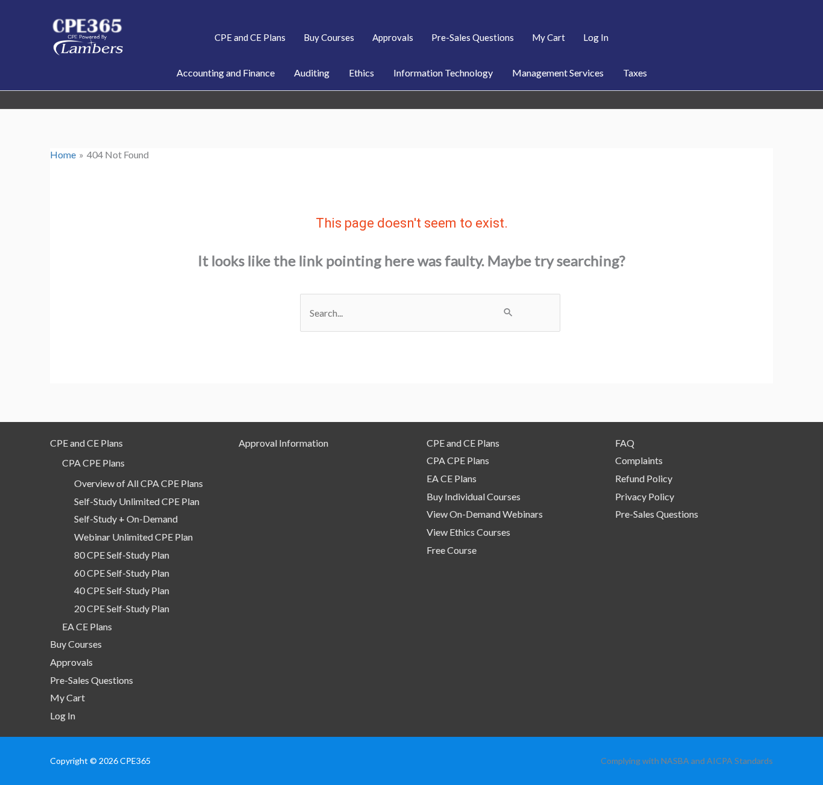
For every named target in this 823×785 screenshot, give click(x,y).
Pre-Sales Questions (91, 680)
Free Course (452, 550)
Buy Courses (76, 644)
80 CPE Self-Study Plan (121, 554)
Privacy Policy (644, 496)
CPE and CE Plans (86, 442)
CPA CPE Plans (93, 462)
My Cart (67, 697)
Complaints (639, 460)
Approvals (71, 662)
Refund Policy (643, 478)
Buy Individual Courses (474, 496)
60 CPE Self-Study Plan (121, 573)
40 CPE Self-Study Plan (121, 590)
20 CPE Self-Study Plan (121, 608)
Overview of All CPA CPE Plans (138, 483)
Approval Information (283, 442)
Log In (62, 715)
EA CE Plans (87, 626)
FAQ (624, 442)
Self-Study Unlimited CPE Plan (136, 501)
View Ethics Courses (468, 532)
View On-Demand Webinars (485, 514)
